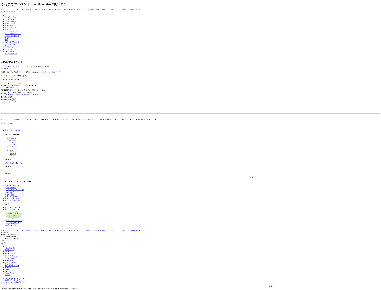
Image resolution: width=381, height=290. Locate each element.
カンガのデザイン (11, 23)
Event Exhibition (10, 262)
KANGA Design (10, 253)
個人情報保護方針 (11, 54)
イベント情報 (12, 66)
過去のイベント (10, 38)
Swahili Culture (10, 259)
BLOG (7, 46)
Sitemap (7, 275)
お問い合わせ (9, 51)
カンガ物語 (9, 25)
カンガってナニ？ (11, 17)
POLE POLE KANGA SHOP (14, 278)
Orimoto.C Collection (11, 257)
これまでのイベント (26, 66)
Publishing (8, 267)
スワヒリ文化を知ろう (13, 32)
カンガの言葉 (9, 19)
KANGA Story (9, 255)
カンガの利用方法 (11, 21)
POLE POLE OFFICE (12, 266)
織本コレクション (11, 27)
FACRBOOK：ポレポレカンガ (15, 282)
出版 (6, 40)
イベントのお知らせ (12, 36)
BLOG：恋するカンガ (12, 280)
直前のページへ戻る (8, 123)
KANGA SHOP (10, 44)
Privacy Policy (9, 273)
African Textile (9, 260)
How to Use (8, 251)
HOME (7, 15)
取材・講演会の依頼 (12, 42)
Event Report (9, 264)
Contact (7, 271)
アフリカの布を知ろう (13, 34)
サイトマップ (9, 49)
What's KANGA (10, 248)
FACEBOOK (9, 48)
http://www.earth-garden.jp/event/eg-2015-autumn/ (22, 94)
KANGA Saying (10, 250)
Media (7, 269)
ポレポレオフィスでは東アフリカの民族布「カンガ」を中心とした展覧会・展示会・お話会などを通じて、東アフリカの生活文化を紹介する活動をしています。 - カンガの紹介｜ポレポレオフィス (70, 9)
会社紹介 (8, 29)
